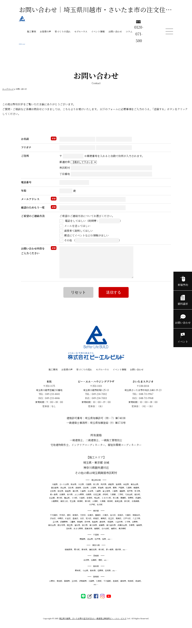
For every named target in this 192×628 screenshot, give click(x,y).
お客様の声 (45, 31)
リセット (78, 292)
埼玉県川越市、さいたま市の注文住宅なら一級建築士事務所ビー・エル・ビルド (93, 618)
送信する (113, 292)
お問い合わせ (115, 31)
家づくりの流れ (62, 31)
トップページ (8, 88)
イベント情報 (98, 31)
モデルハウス (80, 31)
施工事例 (31, 31)
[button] (96, 603)
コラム (129, 31)
